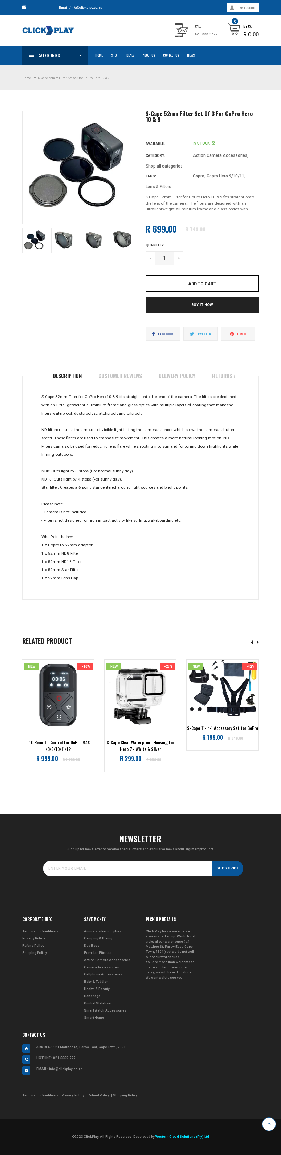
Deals (130, 55)
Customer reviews (120, 375)
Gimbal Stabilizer (98, 1003)
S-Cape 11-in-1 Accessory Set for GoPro (222, 728)
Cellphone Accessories (103, 974)
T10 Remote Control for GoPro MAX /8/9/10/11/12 (58, 746)
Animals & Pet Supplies (102, 931)
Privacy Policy (33, 938)
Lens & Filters (158, 186)
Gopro (198, 176)
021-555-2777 (206, 34)
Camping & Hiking (98, 938)
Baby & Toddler (96, 981)
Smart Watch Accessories (105, 1010)
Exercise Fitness (97, 953)
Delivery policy (177, 375)
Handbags (92, 996)
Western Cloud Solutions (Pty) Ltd (182, 1137)
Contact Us (171, 55)
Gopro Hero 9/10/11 (225, 176)
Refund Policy (33, 945)
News (191, 55)
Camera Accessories (101, 967)
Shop (114, 55)
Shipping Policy (34, 953)
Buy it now (202, 305)
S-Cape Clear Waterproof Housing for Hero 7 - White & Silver (140, 746)
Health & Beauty (97, 989)
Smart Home (94, 1017)
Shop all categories (164, 166)
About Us (149, 55)
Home (99, 55)
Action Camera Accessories (220, 155)
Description (67, 375)
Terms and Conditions (40, 931)
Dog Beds (92, 945)
